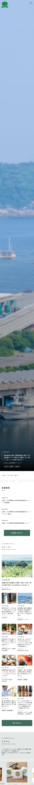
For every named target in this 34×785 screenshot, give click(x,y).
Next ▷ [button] (16, 475)
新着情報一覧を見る (17, 533)
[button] (5, 781)
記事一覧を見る (17, 723)
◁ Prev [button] (3, 475)
